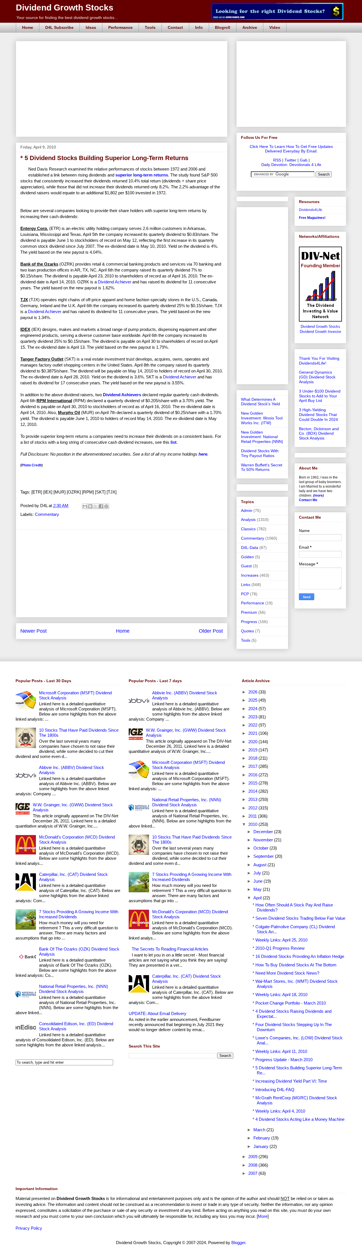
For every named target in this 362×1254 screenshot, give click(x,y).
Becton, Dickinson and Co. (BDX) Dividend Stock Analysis (319, 433)
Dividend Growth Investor (320, 332)
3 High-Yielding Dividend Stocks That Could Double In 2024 (318, 415)
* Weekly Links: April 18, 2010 (280, 994)
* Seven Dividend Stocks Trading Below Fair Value (299, 918)
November (263, 839)
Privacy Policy (29, 1228)
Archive (249, 27)
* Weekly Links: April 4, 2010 (279, 1111)
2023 (253, 716)
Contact (175, 27)
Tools (150, 27)
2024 (253, 708)
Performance (120, 27)
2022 (253, 725)
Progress (249, 621)
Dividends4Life (310, 210)
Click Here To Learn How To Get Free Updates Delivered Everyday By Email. (291, 148)
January (261, 1146)
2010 (253, 824)
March (259, 1129)
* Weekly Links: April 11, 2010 (280, 1051)
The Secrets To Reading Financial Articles (170, 949)
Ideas (91, 27)
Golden (247, 557)
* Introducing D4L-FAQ (273, 1089)
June (258, 881)
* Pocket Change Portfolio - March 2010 (289, 1003)
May (258, 889)
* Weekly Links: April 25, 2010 (280, 940)
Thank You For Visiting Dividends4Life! (319, 360)
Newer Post (33, 631)
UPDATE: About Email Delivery (157, 1013)
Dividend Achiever (114, 281)
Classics (248, 529)
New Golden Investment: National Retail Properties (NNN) (262, 437)
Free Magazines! (312, 218)
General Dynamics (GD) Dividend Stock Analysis (317, 377)
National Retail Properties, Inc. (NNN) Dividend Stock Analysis (73, 989)
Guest (246, 566)
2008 (253, 1165)
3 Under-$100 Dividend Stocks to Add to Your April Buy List (320, 396)
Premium (249, 612)
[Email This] (85, 506)
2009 (253, 1156)
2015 (253, 783)
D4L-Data (249, 547)
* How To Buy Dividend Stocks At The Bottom (295, 964)
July (257, 873)
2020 (253, 741)
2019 (253, 749)
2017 (253, 766)
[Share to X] (95, 506)
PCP (245, 594)
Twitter (290, 160)
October (261, 848)
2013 (253, 799)
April (258, 897)
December (263, 831)
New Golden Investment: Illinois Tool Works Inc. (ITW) (262, 418)
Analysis (248, 519)
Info (199, 27)
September (264, 856)
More (263, 1216)
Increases (249, 575)
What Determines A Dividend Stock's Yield (260, 401)
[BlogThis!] (90, 506)
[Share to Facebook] (101, 506)
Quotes (247, 631)
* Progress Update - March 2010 (283, 1059)
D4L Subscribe (59, 27)
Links (245, 584)
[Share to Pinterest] (106, 506)
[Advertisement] (123, 47)
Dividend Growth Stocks (64, 7)
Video (274, 27)
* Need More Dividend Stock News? (286, 973)
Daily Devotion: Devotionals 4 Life (291, 164)
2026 (253, 692)
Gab (303, 160)
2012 (253, 807)
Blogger (238, 1242)
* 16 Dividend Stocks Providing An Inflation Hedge (298, 956)
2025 (253, 700)
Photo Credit (31, 465)
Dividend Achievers (122, 394)
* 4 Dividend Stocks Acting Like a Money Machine (298, 1119)
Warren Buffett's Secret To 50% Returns (261, 467)
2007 (253, 1173)
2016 (253, 774)
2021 (253, 733)
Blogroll (222, 27)
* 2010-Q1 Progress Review (279, 948)
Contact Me (308, 500)
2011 (253, 816)
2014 (253, 791)
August (260, 864)
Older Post (211, 631)
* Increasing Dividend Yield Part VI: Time (290, 1081)
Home (27, 27)
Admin (246, 510)
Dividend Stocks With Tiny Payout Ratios (260, 453)
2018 (253, 758)
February (262, 1138)
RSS (277, 160)
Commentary (47, 514)
